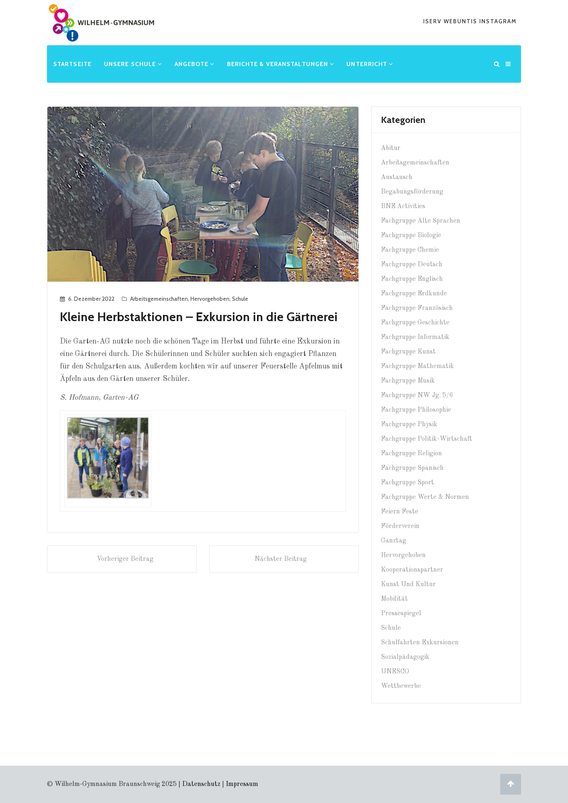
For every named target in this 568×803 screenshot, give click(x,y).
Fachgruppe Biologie (411, 235)
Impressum (242, 784)
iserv (433, 21)
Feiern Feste (399, 511)
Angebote (192, 64)
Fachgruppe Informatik (415, 337)
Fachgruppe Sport (407, 482)
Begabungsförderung (412, 192)
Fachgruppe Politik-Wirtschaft (426, 439)
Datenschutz (201, 784)
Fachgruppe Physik (409, 424)
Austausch (396, 177)
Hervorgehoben (210, 298)
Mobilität (394, 599)
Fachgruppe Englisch (412, 279)
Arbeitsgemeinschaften (159, 298)
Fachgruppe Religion (411, 453)
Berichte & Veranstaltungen (278, 64)
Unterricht (367, 64)
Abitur (390, 148)
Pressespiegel (401, 613)
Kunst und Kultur (408, 584)
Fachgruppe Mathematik (417, 366)
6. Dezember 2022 (91, 298)
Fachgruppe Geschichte (415, 322)
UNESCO (395, 671)
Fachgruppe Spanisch (412, 468)
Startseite (72, 64)
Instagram (498, 21)
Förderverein (400, 526)
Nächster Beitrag (280, 559)
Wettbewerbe (401, 686)
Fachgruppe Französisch (417, 308)
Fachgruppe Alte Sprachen (420, 221)
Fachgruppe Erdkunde (414, 293)
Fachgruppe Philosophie (416, 410)
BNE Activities (403, 206)
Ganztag (393, 541)
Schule (240, 298)
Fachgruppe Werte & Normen (425, 497)
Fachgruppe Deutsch (411, 264)
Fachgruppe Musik (408, 381)
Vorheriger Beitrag (125, 559)
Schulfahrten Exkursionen (420, 642)
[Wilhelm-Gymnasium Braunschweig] (101, 35)
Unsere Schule (131, 64)
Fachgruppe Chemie (410, 250)
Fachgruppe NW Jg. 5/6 (417, 395)
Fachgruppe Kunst (408, 352)
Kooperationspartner (412, 570)
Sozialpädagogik (405, 657)
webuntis (461, 21)
